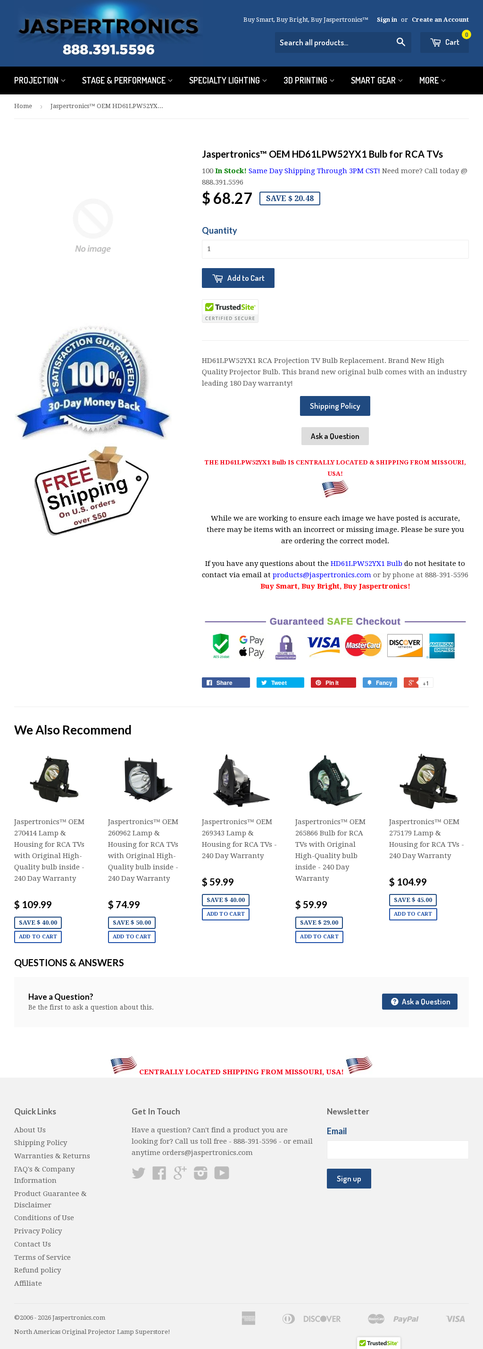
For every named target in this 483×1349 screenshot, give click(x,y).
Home (23, 106)
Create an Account (440, 19)
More (430, 80)
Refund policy (37, 1270)
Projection (37, 80)
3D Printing (306, 80)
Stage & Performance (124, 80)
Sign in (387, 19)
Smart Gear (374, 80)
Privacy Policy (38, 1231)
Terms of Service (42, 1257)
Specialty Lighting (225, 80)
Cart (456, 39)
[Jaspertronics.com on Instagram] (201, 1176)
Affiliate (28, 1283)
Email (337, 1131)
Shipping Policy (335, 406)
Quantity (219, 230)
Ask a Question (335, 436)
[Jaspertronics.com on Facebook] (159, 1176)
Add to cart (38, 937)
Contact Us (32, 1244)
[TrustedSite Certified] (230, 311)
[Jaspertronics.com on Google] (180, 1176)
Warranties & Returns (52, 1156)
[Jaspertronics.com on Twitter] (139, 1176)
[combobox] (343, 42)
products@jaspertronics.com (322, 575)
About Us (30, 1130)
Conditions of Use (44, 1218)
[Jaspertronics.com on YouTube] (222, 1176)
